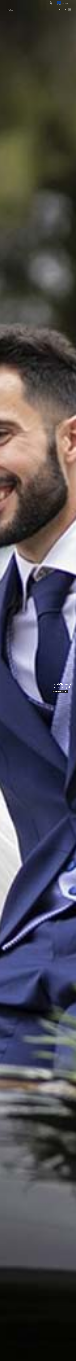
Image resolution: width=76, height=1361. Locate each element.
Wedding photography (58, 691)
